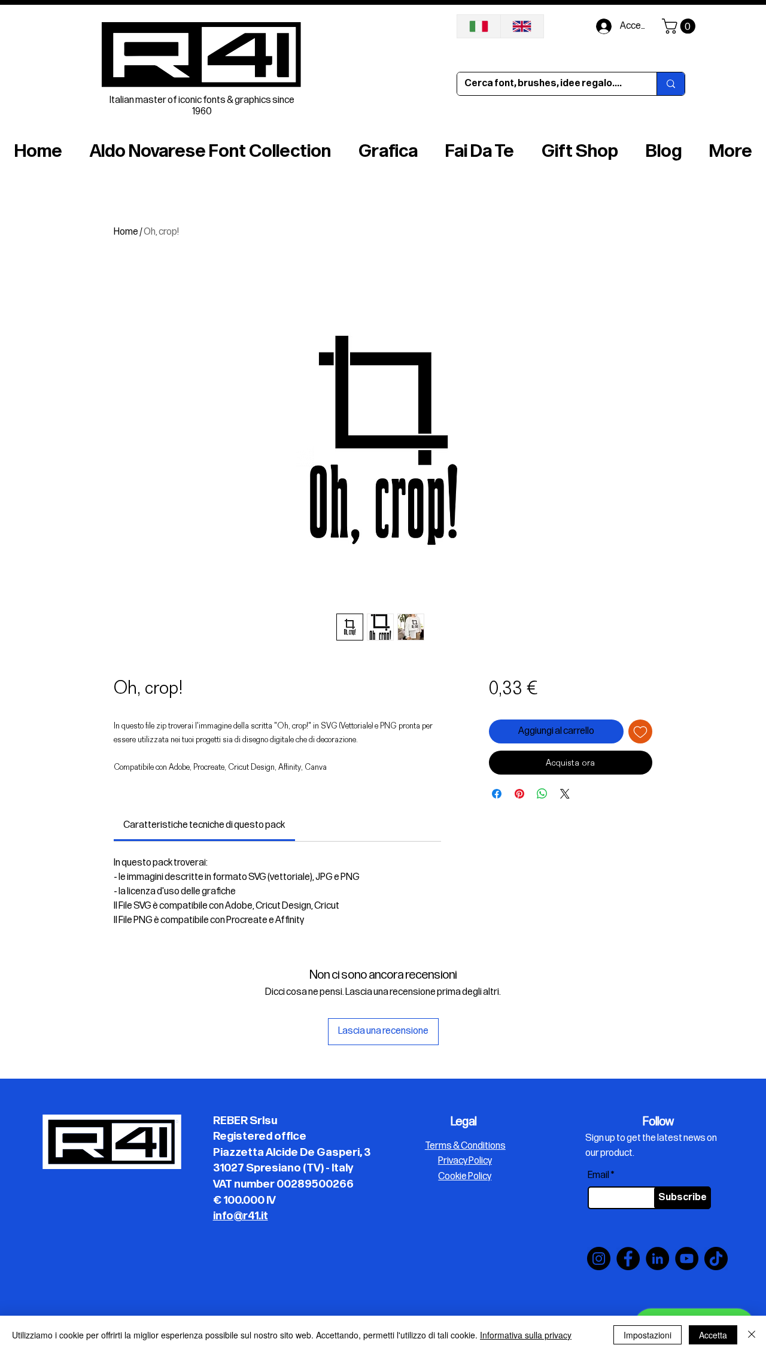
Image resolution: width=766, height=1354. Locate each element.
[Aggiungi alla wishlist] (640, 731)
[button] (680, 26)
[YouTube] (686, 1258)
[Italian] (478, 26)
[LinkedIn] (657, 1258)
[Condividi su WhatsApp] (542, 794)
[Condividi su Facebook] (497, 794)
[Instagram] (598, 1258)
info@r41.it (240, 1216)
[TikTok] (716, 1258)
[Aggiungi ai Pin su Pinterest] (519, 794)
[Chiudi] (751, 1334)
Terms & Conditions (465, 1146)
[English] (522, 26)
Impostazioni (647, 1335)
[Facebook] (628, 1258)
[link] (204, 825)
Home (126, 232)
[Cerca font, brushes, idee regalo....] (670, 83)
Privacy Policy (465, 1161)
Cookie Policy (464, 1176)
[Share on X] (565, 794)
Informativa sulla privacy (526, 1335)
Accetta (713, 1335)
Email (598, 1175)
